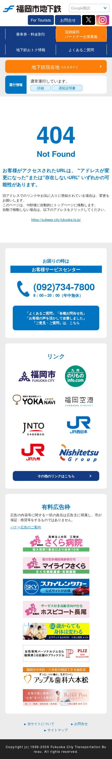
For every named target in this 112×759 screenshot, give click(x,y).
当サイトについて (39, 723)
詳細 (40, 87)
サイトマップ (56, 729)
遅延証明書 (67, 87)
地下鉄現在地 (55, 66)
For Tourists (41, 20)
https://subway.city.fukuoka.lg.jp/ (56, 219)
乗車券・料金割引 (30, 34)
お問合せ (68, 20)
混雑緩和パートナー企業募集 (81, 34)
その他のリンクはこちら (56, 475)
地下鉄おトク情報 (30, 49)
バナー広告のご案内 (25, 527)
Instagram (102, 20)
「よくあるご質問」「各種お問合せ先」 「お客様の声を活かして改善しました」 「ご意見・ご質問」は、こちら (56, 318)
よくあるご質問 (81, 49)
